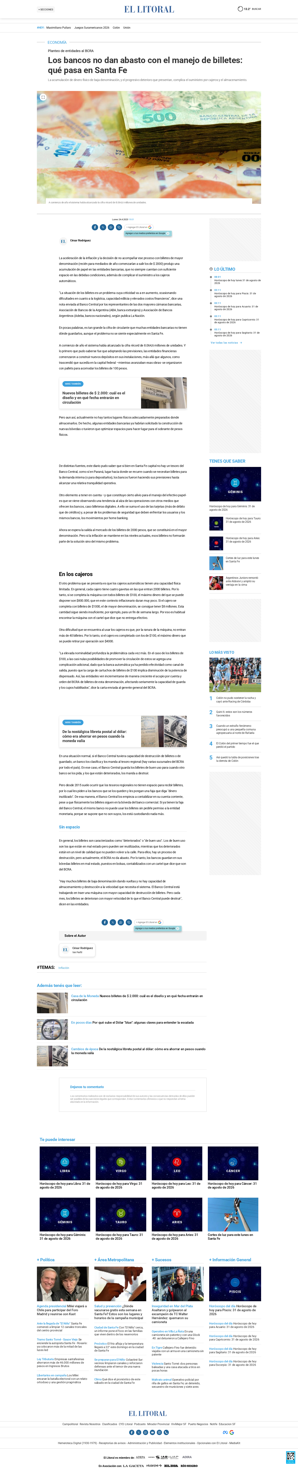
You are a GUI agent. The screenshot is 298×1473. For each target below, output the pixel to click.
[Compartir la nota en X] (103, 227)
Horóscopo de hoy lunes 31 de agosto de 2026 (237, 280)
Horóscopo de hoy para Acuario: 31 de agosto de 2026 (236, 306)
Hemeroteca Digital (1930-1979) (77, 1443)
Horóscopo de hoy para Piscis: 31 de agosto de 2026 (235, 293)
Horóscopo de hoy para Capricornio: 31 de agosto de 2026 (236, 319)
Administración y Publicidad (145, 1443)
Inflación (63, 968)
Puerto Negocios (198, 1424)
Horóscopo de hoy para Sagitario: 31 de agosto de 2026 (237, 332)
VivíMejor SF (178, 1424)
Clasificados (109, 1424)
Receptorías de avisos (112, 1443)
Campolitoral (70, 1424)
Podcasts (140, 1424)
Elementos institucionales (179, 1443)
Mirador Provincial (158, 1424)
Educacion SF (227, 1424)
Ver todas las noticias (224, 342)
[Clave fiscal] (290, 1462)
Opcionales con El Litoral (212, 1443)
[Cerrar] (168, 233)
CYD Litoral (126, 1424)
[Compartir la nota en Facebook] (95, 227)
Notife (213, 1424)
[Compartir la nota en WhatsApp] (111, 227)
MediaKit (234, 1443)
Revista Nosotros (90, 1424)
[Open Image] (43, 97)
